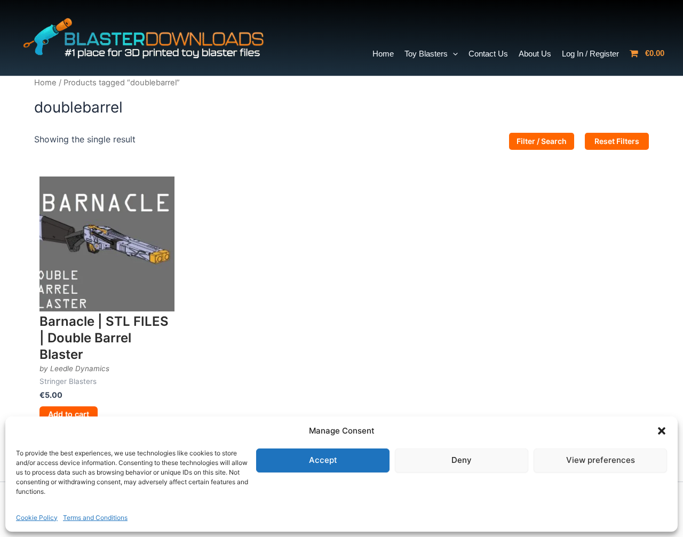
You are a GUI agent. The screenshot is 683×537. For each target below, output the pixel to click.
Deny (461, 460)
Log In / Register (590, 53)
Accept (323, 460)
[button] (661, 431)
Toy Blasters (426, 53)
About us (535, 53)
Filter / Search (542, 141)
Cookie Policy (37, 518)
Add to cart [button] (68, 414)
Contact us (488, 53)
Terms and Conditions (95, 518)
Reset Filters (616, 141)
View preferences (600, 460)
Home (383, 53)
